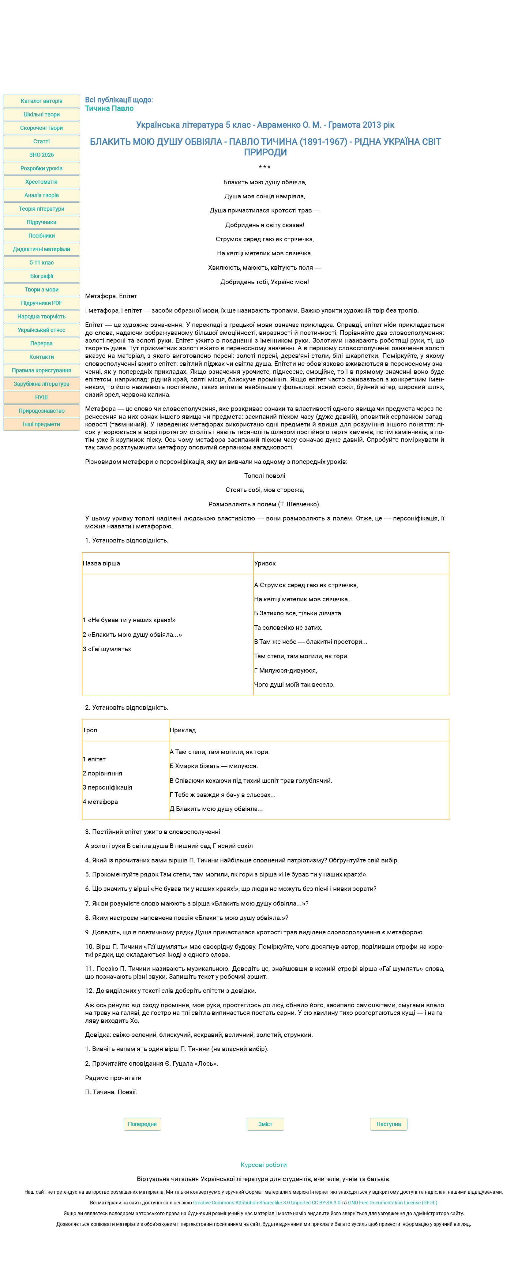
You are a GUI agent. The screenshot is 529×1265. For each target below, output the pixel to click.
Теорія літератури (41, 208)
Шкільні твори (42, 114)
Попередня (142, 1124)
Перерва (41, 343)
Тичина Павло (109, 108)
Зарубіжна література (41, 384)
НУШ (41, 397)
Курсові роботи (264, 1165)
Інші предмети (41, 424)
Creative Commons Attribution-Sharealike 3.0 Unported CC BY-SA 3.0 (266, 1203)
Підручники (41, 222)
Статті (41, 141)
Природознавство (42, 410)
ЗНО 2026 (41, 155)
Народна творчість (41, 316)
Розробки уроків (41, 168)
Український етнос (41, 330)
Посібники (41, 235)
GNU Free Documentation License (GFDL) (392, 1203)
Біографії (41, 276)
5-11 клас (42, 262)
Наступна (389, 1124)
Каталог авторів (41, 101)
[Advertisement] (264, 45)
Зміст (265, 1124)
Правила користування (41, 370)
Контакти (41, 357)
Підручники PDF (41, 303)
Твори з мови (41, 289)
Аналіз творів (41, 195)
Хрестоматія (41, 181)
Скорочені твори (41, 128)
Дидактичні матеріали (41, 249)
